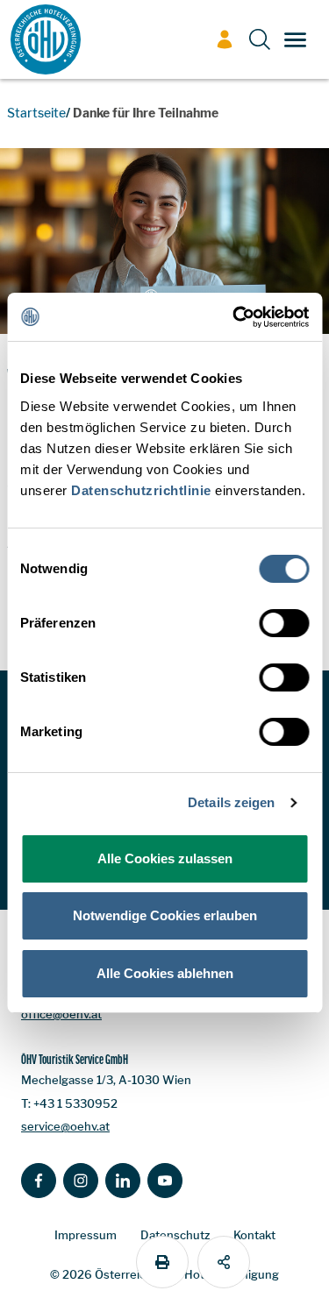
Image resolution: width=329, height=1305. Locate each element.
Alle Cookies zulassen (164, 858)
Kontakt (254, 1235)
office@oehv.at (61, 1014)
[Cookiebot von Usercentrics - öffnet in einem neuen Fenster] (234, 317)
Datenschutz (175, 1235)
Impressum (85, 1235)
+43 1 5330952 (75, 1103)
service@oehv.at (65, 1126)
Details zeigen (231, 802)
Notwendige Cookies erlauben (165, 915)
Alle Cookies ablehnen (165, 973)
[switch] (284, 623)
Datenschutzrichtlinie (141, 490)
